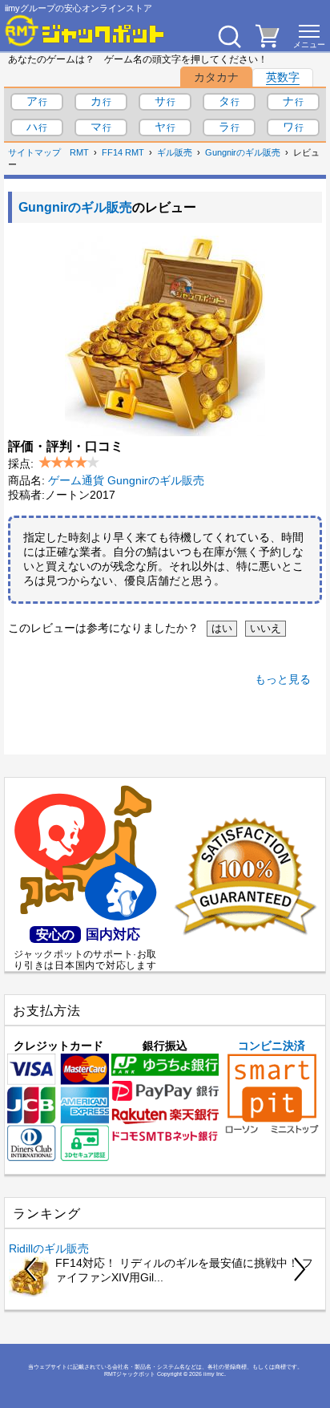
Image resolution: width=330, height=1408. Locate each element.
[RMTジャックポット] (85, 30)
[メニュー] (309, 36)
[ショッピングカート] (267, 43)
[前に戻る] (31, 1269)
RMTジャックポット (129, 1374)
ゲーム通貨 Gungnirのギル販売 (126, 480)
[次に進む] (299, 1269)
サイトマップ (34, 152)
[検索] (229, 36)
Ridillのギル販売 (49, 1248)
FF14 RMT (123, 152)
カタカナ (216, 77)
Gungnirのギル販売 (242, 152)
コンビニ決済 (271, 1045)
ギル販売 (174, 152)
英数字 (283, 77)
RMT (79, 152)
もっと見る (283, 679)
